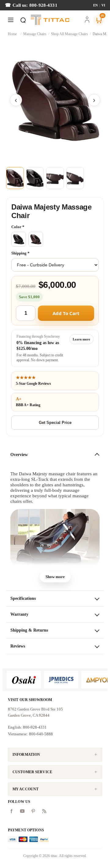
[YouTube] (22, 811)
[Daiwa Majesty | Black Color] (35, 178)
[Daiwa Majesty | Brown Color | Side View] (75, 178)
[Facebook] (11, 811)
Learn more (81, 339)
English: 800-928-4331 (27, 727)
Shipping (19, 253)
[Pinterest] (33, 811)
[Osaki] (24, 679)
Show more (55, 576)
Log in (87, 20)
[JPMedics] (61, 679)
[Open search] (23, 20)
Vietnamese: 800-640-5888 (30, 734)
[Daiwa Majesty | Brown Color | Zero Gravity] (55, 178)
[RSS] (44, 811)
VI (103, 5)
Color (16, 227)
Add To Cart (66, 313)
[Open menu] (11, 20)
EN (95, 5)
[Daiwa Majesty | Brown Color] (55, 100)
